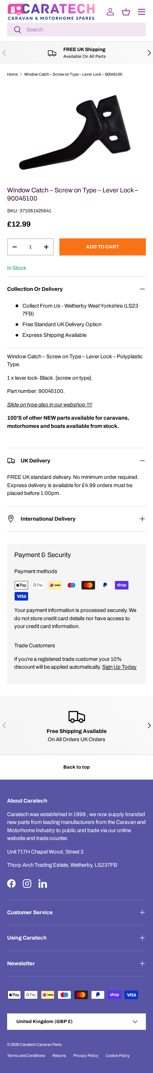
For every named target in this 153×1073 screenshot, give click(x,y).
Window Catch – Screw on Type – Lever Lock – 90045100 (73, 74)
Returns (59, 1055)
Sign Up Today (119, 667)
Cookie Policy (118, 1055)
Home (12, 74)
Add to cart (102, 246)
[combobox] (76, 29)
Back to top (76, 767)
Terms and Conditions (26, 1055)
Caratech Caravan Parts (41, 1044)
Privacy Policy (86, 1055)
